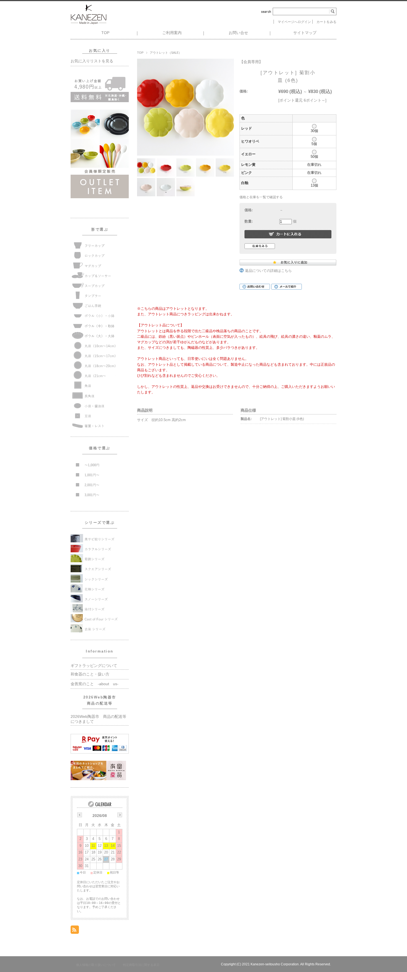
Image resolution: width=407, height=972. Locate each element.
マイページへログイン (294, 22)
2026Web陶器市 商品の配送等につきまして (98, 719)
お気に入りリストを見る (92, 61)
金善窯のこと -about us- (95, 684)
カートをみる (326, 22)
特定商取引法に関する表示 (141, 964)
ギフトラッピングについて (94, 666)
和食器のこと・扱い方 (90, 674)
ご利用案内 (172, 33)
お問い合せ (238, 33)
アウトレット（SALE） (166, 52)
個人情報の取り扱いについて (96, 964)
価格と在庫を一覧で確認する (261, 197)
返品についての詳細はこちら (268, 271)
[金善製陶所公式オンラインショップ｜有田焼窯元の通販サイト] (89, 23)
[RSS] (75, 930)
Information (100, 651)
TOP (105, 33)
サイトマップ (304, 33)
